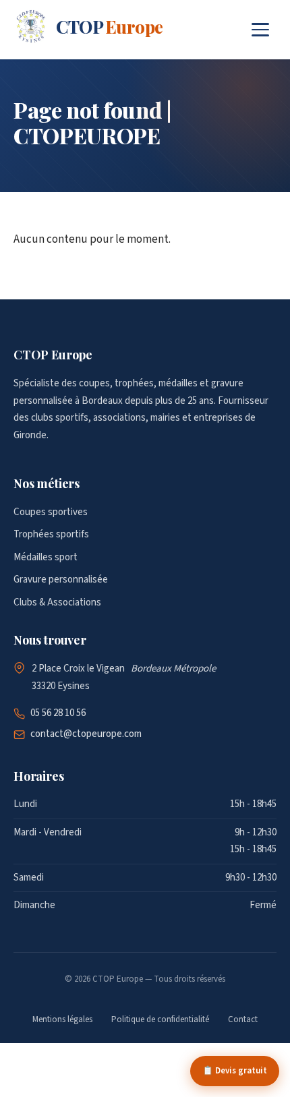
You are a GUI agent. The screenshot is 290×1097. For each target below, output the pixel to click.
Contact (243, 1019)
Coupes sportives (50, 512)
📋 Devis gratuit (234, 1071)
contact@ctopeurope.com (86, 734)
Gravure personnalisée (60, 579)
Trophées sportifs (51, 534)
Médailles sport (45, 557)
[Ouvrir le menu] (260, 29)
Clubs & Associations (57, 602)
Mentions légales (62, 1019)
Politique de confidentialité (160, 1019)
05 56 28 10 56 (58, 713)
